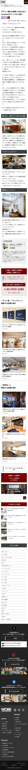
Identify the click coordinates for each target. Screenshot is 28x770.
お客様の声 (17, 730)
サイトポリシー (4, 763)
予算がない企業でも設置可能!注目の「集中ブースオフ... (17, 516)
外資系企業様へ (5, 749)
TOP (2, 5)
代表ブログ (3, 593)
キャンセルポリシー (5, 765)
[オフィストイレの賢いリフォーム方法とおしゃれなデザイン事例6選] (4, 538)
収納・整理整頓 (4, 599)
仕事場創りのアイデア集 (8, 5)
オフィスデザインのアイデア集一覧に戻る (14, 468)
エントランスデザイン (5, 568)
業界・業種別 (4, 605)
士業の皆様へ (5, 754)
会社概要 (17, 717)
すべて (2, 548)
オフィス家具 (4, 577)
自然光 (2, 610)
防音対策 (3, 616)
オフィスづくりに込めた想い (20, 724)
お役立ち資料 (5, 745)
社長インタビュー (5, 551)
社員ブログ (3, 608)
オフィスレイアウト (5, 574)
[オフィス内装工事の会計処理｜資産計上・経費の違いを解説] (4, 510)
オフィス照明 (4, 579)
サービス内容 (5, 721)
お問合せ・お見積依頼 (6, 732)
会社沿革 (17, 719)
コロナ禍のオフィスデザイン (8, 747)
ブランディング (4, 591)
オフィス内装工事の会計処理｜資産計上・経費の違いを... (16, 509)
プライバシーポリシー (21, 763)
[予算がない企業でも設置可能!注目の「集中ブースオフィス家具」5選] (4, 517)
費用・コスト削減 (5, 613)
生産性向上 (3, 560)
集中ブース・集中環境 (5, 619)
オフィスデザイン (5, 571)
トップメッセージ (19, 732)
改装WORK (4, 726)
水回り (2, 562)
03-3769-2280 (15, 289)
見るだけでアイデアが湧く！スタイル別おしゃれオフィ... (17, 530)
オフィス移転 (4, 554)
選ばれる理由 (18, 728)
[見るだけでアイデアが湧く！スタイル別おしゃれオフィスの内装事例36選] (4, 531)
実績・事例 (4, 728)
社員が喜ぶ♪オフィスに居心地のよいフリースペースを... (16, 523)
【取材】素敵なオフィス (6, 565)
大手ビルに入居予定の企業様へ (8, 752)
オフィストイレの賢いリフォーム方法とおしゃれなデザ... (16, 537)
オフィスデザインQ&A (6, 730)
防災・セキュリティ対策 (6, 557)
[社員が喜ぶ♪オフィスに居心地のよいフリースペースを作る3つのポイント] (4, 524)
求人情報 (17, 736)
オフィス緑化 (4, 582)
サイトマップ (22, 765)
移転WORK (4, 723)
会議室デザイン (4, 596)
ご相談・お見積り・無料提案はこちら (14, 284)
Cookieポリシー (14, 765)
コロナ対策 (3, 588)
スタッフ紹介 (18, 734)
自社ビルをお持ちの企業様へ (8, 756)
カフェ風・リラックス (5, 585)
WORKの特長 (18, 721)
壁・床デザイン (4, 602)
